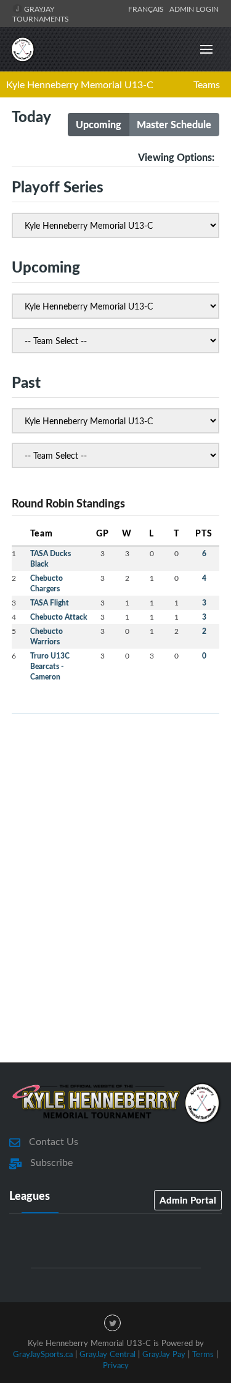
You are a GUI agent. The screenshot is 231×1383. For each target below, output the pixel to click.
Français (148, 9)
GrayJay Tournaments (40, 13)
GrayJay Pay (163, 1354)
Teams (206, 84)
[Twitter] (112, 1323)
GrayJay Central (107, 1354)
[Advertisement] (115, 919)
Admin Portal (188, 1200)
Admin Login (194, 9)
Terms (203, 1354)
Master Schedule (174, 124)
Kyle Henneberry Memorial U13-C (79, 84)
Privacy (116, 1365)
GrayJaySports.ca (43, 1354)
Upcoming (98, 124)
